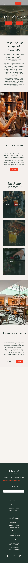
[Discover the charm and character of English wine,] (21, 427)
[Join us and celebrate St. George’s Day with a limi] (21, 436)
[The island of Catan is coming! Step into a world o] (7, 419)
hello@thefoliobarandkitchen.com (11, 480)
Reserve (18, 3)
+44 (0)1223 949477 (8, 483)
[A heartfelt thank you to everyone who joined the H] (21, 402)
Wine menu (14, 261)
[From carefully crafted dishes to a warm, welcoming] (21, 419)
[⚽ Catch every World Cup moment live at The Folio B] (21, 377)
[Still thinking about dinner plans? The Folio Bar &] (7, 394)
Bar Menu (8, 23)
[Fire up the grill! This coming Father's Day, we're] (21, 411)
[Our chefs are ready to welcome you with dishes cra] (21, 394)
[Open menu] (24, 3)
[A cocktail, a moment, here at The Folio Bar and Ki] (7, 427)
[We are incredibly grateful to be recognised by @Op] (7, 411)
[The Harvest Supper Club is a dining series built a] (7, 452)
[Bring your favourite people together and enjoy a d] (21, 386)
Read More (8, 361)
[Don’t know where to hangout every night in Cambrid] (7, 386)
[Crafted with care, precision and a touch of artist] (21, 444)
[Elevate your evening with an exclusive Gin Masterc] (7, 402)
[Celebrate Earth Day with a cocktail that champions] (7, 444)
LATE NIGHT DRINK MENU (14, 204)
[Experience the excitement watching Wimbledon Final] (7, 377)
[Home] (4, 3)
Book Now (19, 23)
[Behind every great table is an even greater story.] (7, 436)
